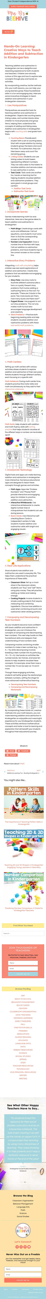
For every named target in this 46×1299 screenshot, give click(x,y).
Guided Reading (23, 1037)
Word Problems (17, 315)
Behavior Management (23, 1002)
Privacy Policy (38, 1289)
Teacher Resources (23, 1066)
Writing (23, 1079)
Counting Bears (17, 138)
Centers (23, 1008)
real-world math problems (22, 325)
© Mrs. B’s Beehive (14, 1297)
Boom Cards (23, 1005)
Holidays (23, 1040)
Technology (23, 1069)
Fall (23, 1024)
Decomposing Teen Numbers (23, 684)
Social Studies (23, 1056)
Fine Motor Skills (23, 1028)
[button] (6, 26)
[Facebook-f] (17, 1247)
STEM (23, 1063)
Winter (23, 1075)
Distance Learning (23, 1018)
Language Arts (23, 1044)
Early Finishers (23, 1021)
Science (23, 1053)
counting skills (21, 131)
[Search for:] (23, 933)
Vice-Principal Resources (23, 1072)
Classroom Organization (23, 1012)
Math (22, 764)
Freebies (23, 1031)
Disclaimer (25, 1289)
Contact (15, 1289)
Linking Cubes (17, 157)
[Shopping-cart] (29, 1247)
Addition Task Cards (22, 189)
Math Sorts (9, 424)
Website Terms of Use (35, 1292)
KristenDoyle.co (33, 1297)
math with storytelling (24, 266)
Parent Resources (23, 1050)
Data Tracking (23, 1015)
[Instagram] (21, 1247)
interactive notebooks (14, 389)
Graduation (23, 1034)
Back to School (23, 999)
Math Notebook (11, 381)
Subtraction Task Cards (24, 191)
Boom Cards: (16, 516)
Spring (23, 1059)
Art (23, 996)
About (6, 1289)
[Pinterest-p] (25, 1247)
